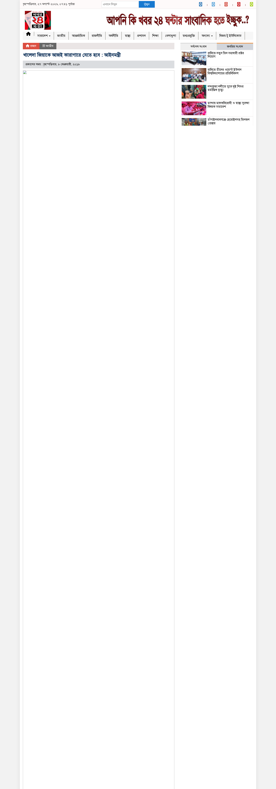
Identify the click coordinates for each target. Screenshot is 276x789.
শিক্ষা (155, 36)
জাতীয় (61, 36)
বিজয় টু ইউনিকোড (230, 36)
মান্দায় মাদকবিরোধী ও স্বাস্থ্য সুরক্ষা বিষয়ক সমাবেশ (228, 105)
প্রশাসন (141, 36)
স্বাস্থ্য (128, 36)
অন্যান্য (206, 36)
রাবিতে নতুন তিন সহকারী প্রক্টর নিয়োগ (226, 55)
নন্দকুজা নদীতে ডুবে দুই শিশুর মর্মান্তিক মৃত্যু (225, 88)
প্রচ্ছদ (32, 46)
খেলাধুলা (170, 36)
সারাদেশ (42, 36)
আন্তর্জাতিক (78, 36)
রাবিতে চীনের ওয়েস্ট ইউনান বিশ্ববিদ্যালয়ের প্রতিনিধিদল (224, 71)
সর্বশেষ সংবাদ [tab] (199, 46)
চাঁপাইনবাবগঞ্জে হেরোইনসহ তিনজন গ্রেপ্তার (229, 121)
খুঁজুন (147, 4)
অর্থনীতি (113, 36)
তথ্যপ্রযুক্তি (189, 36)
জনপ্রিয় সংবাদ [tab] (235, 46)
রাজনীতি (97, 36)
